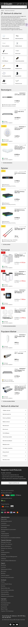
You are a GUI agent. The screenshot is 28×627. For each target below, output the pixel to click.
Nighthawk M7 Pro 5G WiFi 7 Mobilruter (19, 292)
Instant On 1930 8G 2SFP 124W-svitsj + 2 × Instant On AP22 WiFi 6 (20, 311)
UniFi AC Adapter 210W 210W (20, 337)
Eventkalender (5, 605)
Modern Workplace (6, 546)
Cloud (2, 550)
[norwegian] (5, 512)
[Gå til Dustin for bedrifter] (8, 4)
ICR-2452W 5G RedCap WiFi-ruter (20, 211)
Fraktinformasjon (5, 525)
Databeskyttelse (5, 552)
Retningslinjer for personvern (8, 529)
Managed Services (6, 542)
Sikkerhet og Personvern (7, 596)
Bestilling (3, 565)
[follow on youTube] (17, 624)
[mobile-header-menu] (2, 4)
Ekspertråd (4, 607)
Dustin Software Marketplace (8, 560)
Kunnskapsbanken (5, 602)
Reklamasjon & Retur (6, 569)
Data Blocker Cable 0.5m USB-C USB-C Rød (20, 229)
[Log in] (23, 4)
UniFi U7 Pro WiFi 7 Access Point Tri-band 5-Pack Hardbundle (20, 148)
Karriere (3, 586)
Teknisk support (5, 575)
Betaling (3, 573)
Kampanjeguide (5, 535)
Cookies (3, 531)
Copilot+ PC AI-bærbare (7, 611)
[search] (25, 7)
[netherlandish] (14, 512)
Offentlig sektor (5, 594)
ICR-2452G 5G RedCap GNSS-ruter (19, 192)
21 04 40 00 (10, 490)
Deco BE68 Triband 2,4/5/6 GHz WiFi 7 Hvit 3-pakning (20, 256)
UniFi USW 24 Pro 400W (20, 94)
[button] (18, 4)
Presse (3, 582)
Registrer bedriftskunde (14, 483)
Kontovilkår (4, 527)
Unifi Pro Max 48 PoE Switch (19, 112)
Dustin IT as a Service (6, 544)
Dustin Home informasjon (7, 577)
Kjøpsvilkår (4, 519)
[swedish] (2, 512)
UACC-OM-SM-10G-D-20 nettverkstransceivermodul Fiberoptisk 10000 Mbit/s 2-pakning (20, 388)
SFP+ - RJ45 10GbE (19, 353)
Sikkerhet (3, 554)
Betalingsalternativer (6, 521)
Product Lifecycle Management (9, 556)
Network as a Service (6, 548)
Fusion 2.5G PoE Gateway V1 (20, 174)
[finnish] (11, 512)
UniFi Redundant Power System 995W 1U (20, 371)
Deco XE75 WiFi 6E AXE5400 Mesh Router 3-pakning (20, 274)
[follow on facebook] (10, 624)
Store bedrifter (5, 592)
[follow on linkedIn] (13, 624)
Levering (3, 567)
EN (4, 572)
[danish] (8, 512)
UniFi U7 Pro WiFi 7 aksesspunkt (19, 129)
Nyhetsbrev (4, 600)
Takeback (3, 558)
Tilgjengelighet (5, 533)
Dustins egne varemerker (7, 590)
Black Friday (4, 609)
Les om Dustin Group (6, 584)
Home (2, 10)
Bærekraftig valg (5, 588)
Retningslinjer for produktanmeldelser (11, 537)
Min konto (3, 571)
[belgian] (17, 512)
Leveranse (3, 523)
